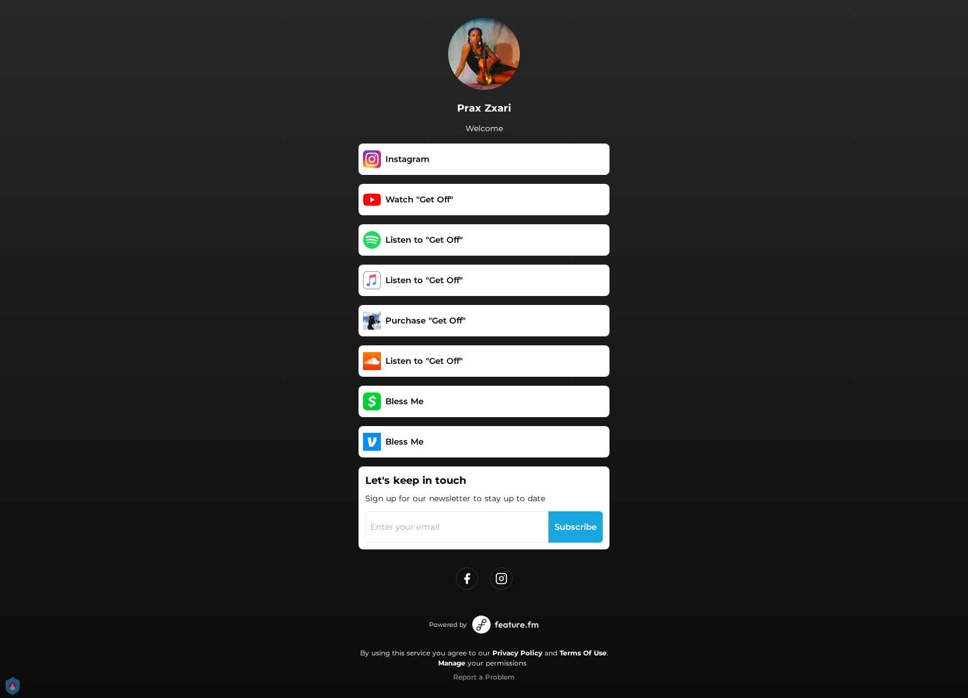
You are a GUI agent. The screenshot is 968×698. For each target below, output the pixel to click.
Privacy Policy (517, 653)
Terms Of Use (583, 653)
